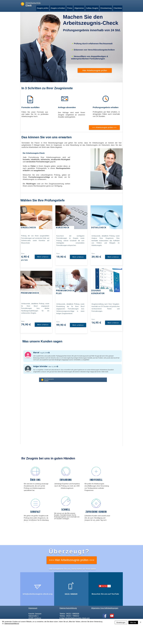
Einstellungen (121, 622)
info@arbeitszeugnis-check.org (37, 594)
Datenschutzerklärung (12, 623)
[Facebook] (105, 616)
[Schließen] (140, 622)
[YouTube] (112, 616)
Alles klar (133, 622)
